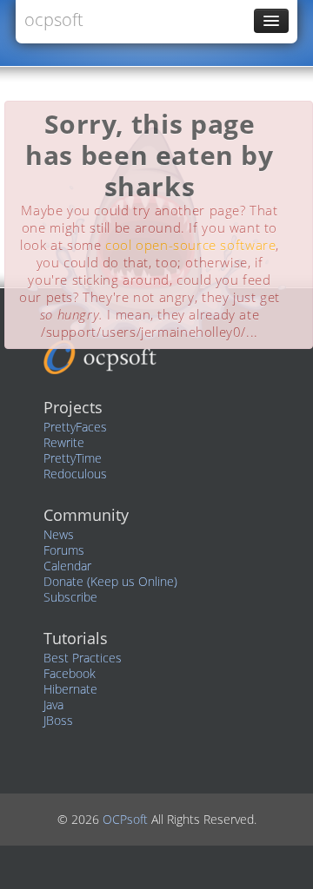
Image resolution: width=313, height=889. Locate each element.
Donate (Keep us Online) (110, 581)
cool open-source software (190, 245)
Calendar (67, 565)
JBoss (58, 720)
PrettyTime (72, 458)
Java (53, 704)
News (58, 534)
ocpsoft (53, 19)
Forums (63, 550)
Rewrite (63, 442)
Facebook (69, 673)
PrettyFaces (75, 426)
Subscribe (70, 597)
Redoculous (75, 473)
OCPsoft (127, 819)
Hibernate (70, 689)
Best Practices (82, 657)
